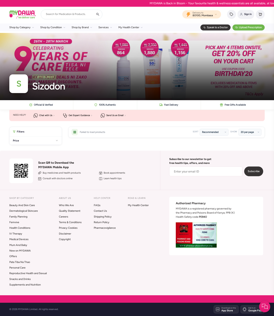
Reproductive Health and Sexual (28, 273)
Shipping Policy (103, 216)
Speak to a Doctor (217, 27)
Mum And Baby (18, 245)
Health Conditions (19, 227)
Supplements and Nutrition (25, 284)
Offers (13, 256)
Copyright (65, 239)
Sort (196, 131)
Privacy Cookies (68, 227)
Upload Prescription (250, 27)
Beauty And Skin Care (22, 205)
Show (233, 131)
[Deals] (231, 14)
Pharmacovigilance (105, 227)
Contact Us (100, 210)
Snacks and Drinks (20, 279)
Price (16, 140)
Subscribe (254, 171)
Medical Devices (19, 239)
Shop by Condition (51, 27)
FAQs (97, 205)
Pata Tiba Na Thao (19, 262)
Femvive (14, 222)
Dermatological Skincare (23, 210)
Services (103, 27)
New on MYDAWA (20, 250)
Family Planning (18, 216)
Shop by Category (20, 27)
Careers (63, 216)
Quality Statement (69, 210)
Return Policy (101, 222)
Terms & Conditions (70, 222)
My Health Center (128, 27)
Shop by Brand (80, 27)
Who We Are (66, 205)
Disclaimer (65, 233)
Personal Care (17, 267)
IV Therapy (15, 233)
